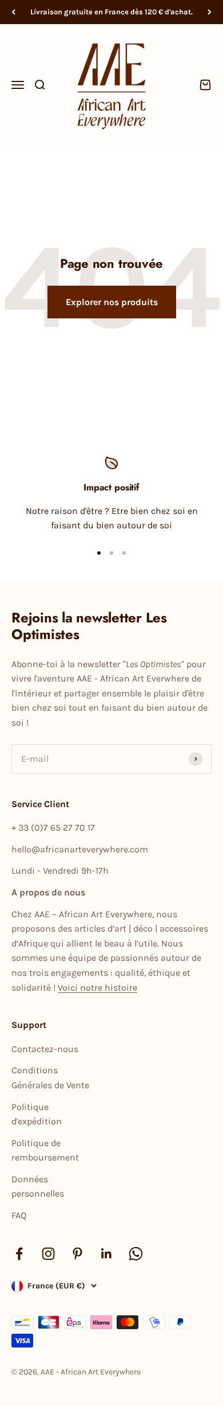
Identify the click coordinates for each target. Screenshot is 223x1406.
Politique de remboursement (45, 1150)
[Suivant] (210, 12)
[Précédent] (13, 12)
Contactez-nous (44, 1048)
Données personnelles (37, 1186)
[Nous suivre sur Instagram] (48, 1253)
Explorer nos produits (112, 302)
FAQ (18, 1215)
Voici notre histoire (97, 987)
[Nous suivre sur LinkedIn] (106, 1253)
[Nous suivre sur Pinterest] (77, 1253)
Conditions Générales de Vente (50, 1077)
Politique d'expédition (36, 1114)
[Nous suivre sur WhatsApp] (136, 1253)
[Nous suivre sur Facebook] (19, 1253)
